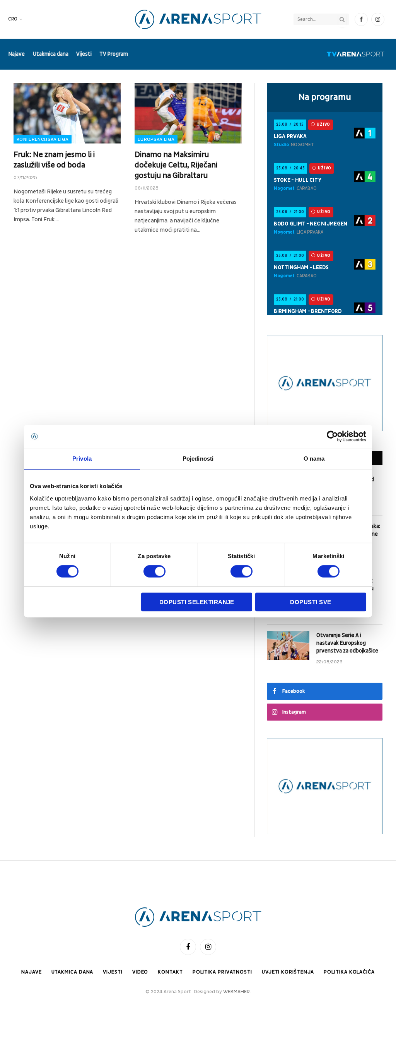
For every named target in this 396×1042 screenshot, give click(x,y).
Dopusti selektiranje (196, 602)
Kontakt (170, 972)
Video (140, 972)
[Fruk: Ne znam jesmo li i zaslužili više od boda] (67, 113)
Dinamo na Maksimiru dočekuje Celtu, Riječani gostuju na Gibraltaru (176, 165)
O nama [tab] (314, 458)
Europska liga (156, 139)
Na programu (325, 97)
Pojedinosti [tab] (198, 458)
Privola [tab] (82, 458)
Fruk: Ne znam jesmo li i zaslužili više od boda (54, 160)
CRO (12, 19)
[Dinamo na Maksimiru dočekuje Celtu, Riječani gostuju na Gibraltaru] (188, 113)
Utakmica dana (50, 54)
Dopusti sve (310, 602)
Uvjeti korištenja (288, 972)
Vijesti (84, 54)
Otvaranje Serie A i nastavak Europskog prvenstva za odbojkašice (347, 643)
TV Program (113, 54)
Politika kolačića (349, 972)
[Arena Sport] (198, 19)
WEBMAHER (236, 992)
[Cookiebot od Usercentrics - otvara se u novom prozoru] (332, 436)
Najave (17, 54)
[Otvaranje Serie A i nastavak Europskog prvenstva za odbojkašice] (288, 645)
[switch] (154, 571)
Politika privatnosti (222, 972)
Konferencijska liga (42, 139)
